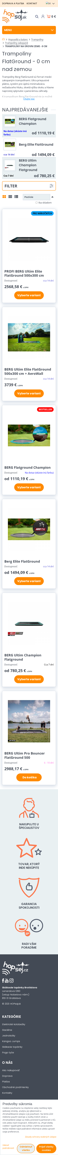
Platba (6, 1081)
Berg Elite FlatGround (36, 144)
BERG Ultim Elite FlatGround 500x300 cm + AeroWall (27, 371)
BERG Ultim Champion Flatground (28, 165)
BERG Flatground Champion (32, 121)
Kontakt (32, 3)
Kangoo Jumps (11, 1041)
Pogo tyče (8, 1052)
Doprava (7, 1076)
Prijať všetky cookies (46, 1148)
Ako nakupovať (11, 1070)
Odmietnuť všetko (26, 1148)
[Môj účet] (43, 16)
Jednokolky (8, 1035)
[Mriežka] (4, 197)
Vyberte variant (29, 295)
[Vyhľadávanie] (37, 17)
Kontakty (7, 1093)
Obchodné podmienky (15, 1087)
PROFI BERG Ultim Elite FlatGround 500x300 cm (24, 273)
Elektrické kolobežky (13, 1024)
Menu (8, 30)
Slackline (7, 1030)
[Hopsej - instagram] (11, 982)
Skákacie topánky (12, 1047)
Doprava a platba (13, 3)
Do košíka (29, 777)
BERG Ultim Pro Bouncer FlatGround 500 (24, 755)
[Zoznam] (10, 197)
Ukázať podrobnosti (8, 1146)
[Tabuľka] (16, 197)
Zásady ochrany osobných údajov (40, 1136)
